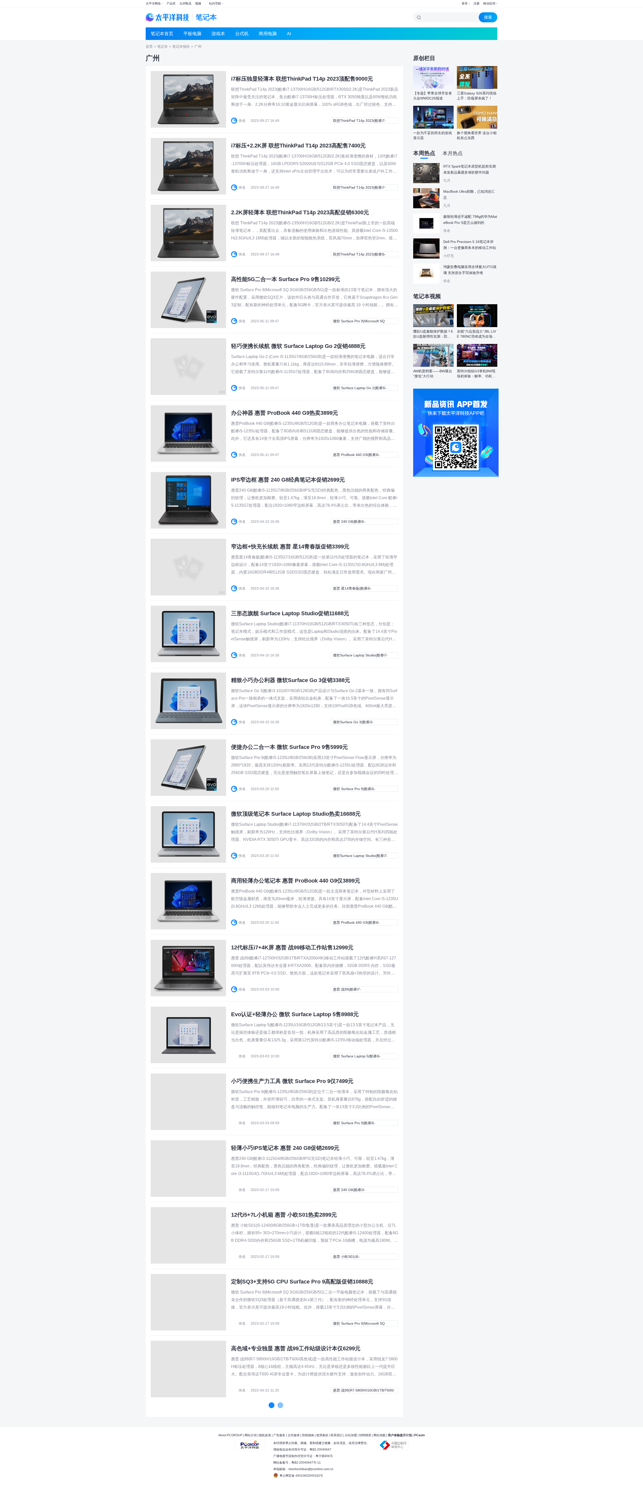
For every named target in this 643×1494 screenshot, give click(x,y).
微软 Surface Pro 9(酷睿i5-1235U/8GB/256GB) (354, 789)
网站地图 (379, 1435)
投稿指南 (308, 1435)
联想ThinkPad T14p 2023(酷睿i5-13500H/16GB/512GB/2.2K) (359, 254)
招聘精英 (365, 1435)
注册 (476, 3)
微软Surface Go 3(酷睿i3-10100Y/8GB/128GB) (353, 722)
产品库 (171, 3)
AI (289, 33)
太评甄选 (185, 3)
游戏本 (218, 33)
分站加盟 (351, 1435)
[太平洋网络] (250, 1443)
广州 (197, 46)
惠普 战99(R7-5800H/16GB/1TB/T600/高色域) (363, 1390)
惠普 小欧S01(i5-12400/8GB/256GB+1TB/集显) (357, 1257)
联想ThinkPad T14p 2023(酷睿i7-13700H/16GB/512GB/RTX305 (359, 121)
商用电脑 (268, 33)
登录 (465, 3)
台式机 (242, 33)
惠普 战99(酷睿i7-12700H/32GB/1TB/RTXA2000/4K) (360, 989)
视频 (198, 3)
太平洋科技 (167, 17)
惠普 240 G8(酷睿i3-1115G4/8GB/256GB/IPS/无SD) (358, 1190)
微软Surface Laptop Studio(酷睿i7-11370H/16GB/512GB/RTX (360, 655)
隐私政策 (265, 1435)
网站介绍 (251, 1435)
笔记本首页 (162, 33)
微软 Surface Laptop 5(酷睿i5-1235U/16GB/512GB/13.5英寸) (357, 1056)
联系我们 (337, 1435)
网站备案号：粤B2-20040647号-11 (297, 1462)
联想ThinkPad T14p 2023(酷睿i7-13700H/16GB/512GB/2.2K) (359, 187)
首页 (149, 46)
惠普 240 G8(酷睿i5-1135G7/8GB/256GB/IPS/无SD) (358, 522)
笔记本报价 (181, 46)
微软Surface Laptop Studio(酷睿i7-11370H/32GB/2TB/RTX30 (360, 856)
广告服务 (279, 1435)
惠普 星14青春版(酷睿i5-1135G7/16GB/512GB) (352, 588)
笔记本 (162, 46)
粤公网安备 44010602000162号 (301, 1475)
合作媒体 (294, 1435)
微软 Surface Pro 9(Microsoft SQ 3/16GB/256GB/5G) (359, 321)
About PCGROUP (230, 1435)
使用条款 (322, 1435)
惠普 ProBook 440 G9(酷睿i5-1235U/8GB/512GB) (356, 455)
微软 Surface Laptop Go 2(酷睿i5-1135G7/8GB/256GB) (360, 388)
